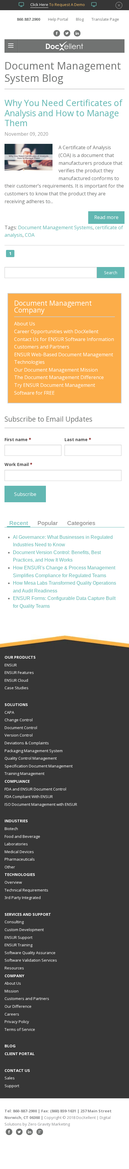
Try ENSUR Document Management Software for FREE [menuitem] (55, 389)
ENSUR (10, 665)
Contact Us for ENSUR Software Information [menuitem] (64, 339)
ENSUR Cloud (16, 680)
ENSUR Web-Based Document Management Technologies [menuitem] (64, 358)
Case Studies (16, 687)
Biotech (11, 828)
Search (110, 272)
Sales (9, 1078)
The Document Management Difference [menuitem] (59, 377)
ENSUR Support (18, 937)
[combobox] (50, 272)
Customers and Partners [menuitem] (41, 346)
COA (29, 235)
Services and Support (27, 914)
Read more (106, 217)
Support (11, 1085)
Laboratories (16, 844)
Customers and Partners (26, 998)
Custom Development (24, 929)
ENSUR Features (19, 672)
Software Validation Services (30, 960)
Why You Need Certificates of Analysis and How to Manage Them (63, 113)
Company (14, 975)
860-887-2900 (25, 1111)
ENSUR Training (18, 945)
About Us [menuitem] (24, 323)
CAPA (9, 712)
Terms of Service (19, 1029)
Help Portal (58, 19)
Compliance (17, 781)
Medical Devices (19, 851)
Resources (14, 968)
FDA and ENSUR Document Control (35, 789)
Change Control (18, 719)
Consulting (14, 921)
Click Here (39, 4)
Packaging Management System (33, 750)
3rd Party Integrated (22, 897)
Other (9, 867)
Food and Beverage (22, 836)
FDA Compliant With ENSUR (28, 796)
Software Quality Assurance (30, 952)
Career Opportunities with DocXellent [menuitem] (56, 331)
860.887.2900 (28, 19)
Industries (16, 820)
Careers (11, 1014)
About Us (12, 983)
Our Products (20, 657)
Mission (11, 991)
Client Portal (19, 1053)
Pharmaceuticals (19, 859)
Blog (80, 19)
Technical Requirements (26, 890)
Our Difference (18, 1006)
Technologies (19, 874)
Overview (13, 882)
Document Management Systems (55, 227)
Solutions (16, 704)
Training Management (24, 773)
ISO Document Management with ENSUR (40, 804)
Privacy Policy (16, 1021)
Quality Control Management (30, 758)
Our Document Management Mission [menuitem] (56, 369)
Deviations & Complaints (26, 743)
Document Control (20, 727)
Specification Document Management (38, 766)
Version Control (18, 735)
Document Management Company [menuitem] (54, 307)
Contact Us (17, 1070)
